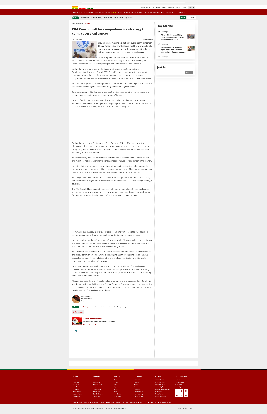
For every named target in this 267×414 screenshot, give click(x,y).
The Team (102, 402)
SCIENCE (156, 12)
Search (191, 17)
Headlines (75, 382)
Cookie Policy (153, 402)
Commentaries (138, 391)
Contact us (94, 402)
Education (75, 384)
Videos (157, 7)
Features (136, 384)
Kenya (115, 391)
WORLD (127, 12)
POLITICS (97, 12)
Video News (178, 384)
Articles (136, 382)
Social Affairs (76, 389)
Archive (75, 18)
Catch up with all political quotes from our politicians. (99, 322)
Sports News (97, 382)
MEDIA (174, 12)
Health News (85, 18)
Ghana (178, 7)
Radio (148, 7)
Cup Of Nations (98, 394)
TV (153, 7)
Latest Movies (179, 382)
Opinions (137, 380)
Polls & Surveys (138, 396)
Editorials (137, 389)
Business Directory (160, 396)
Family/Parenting (96, 18)
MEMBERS (181, 12)
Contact (184, 7)
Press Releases (76, 391)
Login (191, 7)
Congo (115, 389)
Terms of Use (133, 402)
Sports (95, 380)
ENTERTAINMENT (137, 12)
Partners (125, 402)
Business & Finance (160, 384)
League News (97, 387)
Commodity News (160, 387)
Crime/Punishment (78, 387)
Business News (159, 380)
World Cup (96, 391)
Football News (97, 384)
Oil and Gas (158, 391)
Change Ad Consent (165, 402)
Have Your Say (138, 394)
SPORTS (82, 12)
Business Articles (160, 382)
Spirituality (129, 18)
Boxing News (97, 396)
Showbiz (177, 380)
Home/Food (108, 18)
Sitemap (118, 402)
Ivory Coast (117, 394)
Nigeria (115, 382)
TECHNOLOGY (166, 12)
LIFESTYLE (148, 12)
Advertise (171, 7)
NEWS (75, 12)
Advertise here (90, 325)
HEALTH (113, 12)
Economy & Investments (162, 389)
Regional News (77, 394)
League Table (97, 389)
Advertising (110, 402)
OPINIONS (106, 12)
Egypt (115, 384)
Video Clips (178, 387)
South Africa (117, 396)
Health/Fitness (118, 18)
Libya (115, 387)
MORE (188, 73)
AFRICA (120, 12)
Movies (164, 7)
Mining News (159, 394)
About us (86, 402)
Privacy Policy (143, 402)
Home (143, 7)
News (74, 380)
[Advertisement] (112, 124)
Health (87, 24)
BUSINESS (89, 12)
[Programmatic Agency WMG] (76, 330)
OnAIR (183, 17)
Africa (115, 380)
